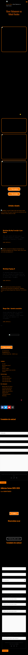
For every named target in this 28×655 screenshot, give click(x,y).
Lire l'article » (7, 242)
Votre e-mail (3, 442)
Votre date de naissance (8, 578)
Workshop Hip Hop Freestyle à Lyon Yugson (12, 231)
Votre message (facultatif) (7, 453)
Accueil (7, 4)
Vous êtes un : (4, 431)
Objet (1, 448)
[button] (26, 1)
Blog (11, 4)
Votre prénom (5, 572)
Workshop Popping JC (9, 269)
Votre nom (2, 436)
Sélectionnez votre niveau (9, 602)
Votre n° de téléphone (7, 589)
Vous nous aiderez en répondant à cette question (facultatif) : (12, 635)
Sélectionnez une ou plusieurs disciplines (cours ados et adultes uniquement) (13, 608)
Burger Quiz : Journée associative (12, 308)
